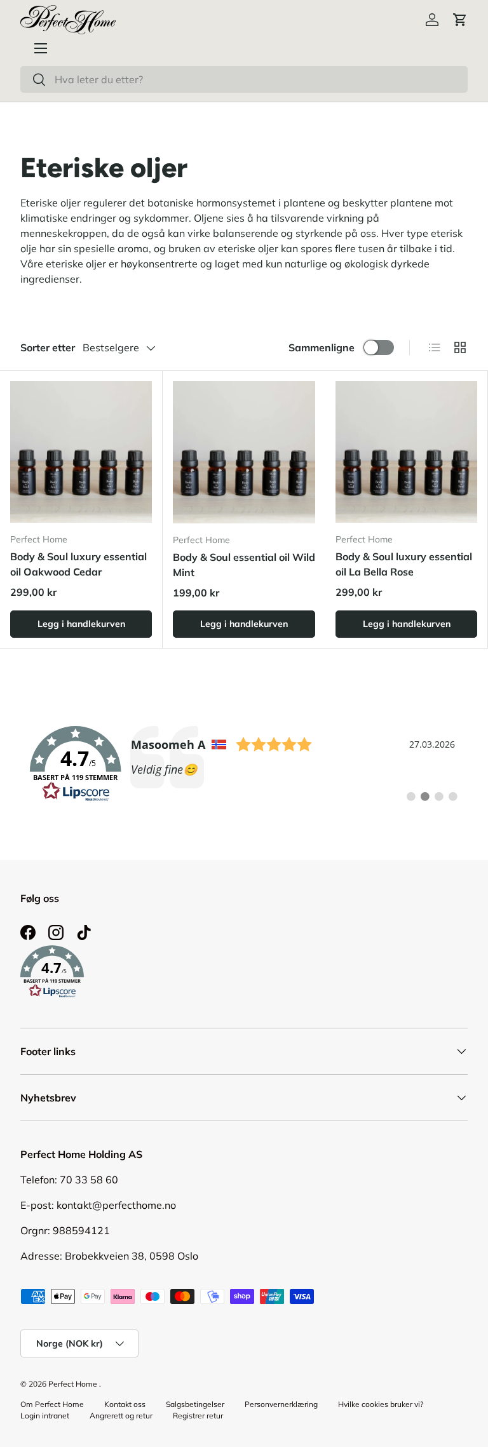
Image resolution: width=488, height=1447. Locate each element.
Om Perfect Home (52, 1404)
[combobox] (244, 79)
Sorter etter (47, 347)
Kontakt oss (125, 1404)
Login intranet (44, 1415)
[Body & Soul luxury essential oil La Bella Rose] (406, 452)
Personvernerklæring (281, 1404)
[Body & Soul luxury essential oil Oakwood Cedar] (81, 452)
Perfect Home (72, 1384)
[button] (460, 20)
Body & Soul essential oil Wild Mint (244, 565)
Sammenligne (321, 347)
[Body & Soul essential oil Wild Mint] (244, 452)
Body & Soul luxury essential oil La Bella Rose (404, 564)
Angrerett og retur (121, 1415)
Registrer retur (198, 1415)
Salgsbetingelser (195, 1404)
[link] (244, 764)
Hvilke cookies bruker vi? (380, 1404)
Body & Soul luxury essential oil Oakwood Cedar (78, 564)
